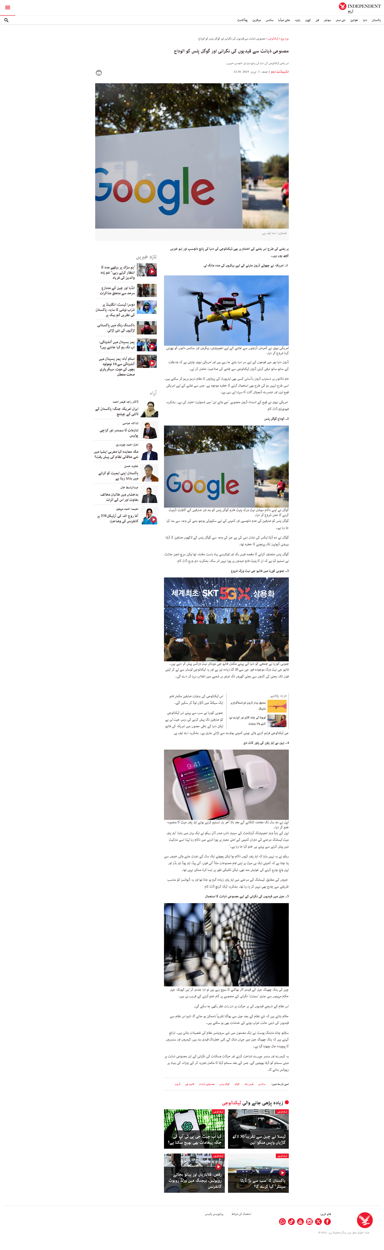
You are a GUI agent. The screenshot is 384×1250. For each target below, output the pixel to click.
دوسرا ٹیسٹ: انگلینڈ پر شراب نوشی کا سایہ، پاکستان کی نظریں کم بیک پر (115, 310)
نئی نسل (340, 20)
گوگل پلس (224, 1084)
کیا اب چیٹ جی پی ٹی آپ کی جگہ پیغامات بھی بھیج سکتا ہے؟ (195, 1140)
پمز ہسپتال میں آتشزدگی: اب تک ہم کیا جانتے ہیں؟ (117, 344)
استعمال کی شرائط (241, 1214)
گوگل (237, 1084)
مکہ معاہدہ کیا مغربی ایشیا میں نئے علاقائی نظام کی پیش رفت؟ (116, 454)
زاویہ (297, 20)
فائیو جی (189, 1084)
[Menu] (7, 8)
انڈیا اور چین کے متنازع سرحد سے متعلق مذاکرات (117, 290)
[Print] (99, 73)
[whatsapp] (282, 1221)
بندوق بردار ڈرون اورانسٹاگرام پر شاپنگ (248, 706)
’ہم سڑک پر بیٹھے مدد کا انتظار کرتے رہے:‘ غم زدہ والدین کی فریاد (118, 273)
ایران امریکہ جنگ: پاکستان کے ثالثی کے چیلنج (116, 411)
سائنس (269, 20)
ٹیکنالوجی (273, 38)
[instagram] (309, 1221)
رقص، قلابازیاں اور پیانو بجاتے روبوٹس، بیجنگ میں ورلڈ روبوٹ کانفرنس (195, 1181)
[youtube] (300, 1221)
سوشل (327, 20)
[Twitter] (318, 1221)
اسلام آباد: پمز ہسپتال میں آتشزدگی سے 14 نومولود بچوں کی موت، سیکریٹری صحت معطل (117, 366)
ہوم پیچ (285, 38)
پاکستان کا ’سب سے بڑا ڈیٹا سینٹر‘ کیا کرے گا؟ (263, 1184)
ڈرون (177, 1084)
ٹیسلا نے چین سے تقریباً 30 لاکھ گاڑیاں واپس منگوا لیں (259, 1140)
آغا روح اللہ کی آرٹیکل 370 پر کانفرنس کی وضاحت (117, 518)
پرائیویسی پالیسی (214, 1214)
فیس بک (248, 1084)
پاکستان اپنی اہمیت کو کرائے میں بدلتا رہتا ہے (118, 475)
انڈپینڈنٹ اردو (279, 71)
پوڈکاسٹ (242, 20)
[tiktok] (291, 1221)
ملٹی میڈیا (284, 20)
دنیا (365, 20)
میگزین (256, 20)
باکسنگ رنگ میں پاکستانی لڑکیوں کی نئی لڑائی (116, 327)
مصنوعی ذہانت (207, 1084)
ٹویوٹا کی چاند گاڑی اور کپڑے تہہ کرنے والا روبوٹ (247, 720)
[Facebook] (327, 1221)
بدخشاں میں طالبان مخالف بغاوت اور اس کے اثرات (119, 497)
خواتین (354, 20)
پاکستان (376, 20)
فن (317, 20)
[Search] (6, 20)
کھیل (308, 20)
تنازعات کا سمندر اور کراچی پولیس (119, 433)
